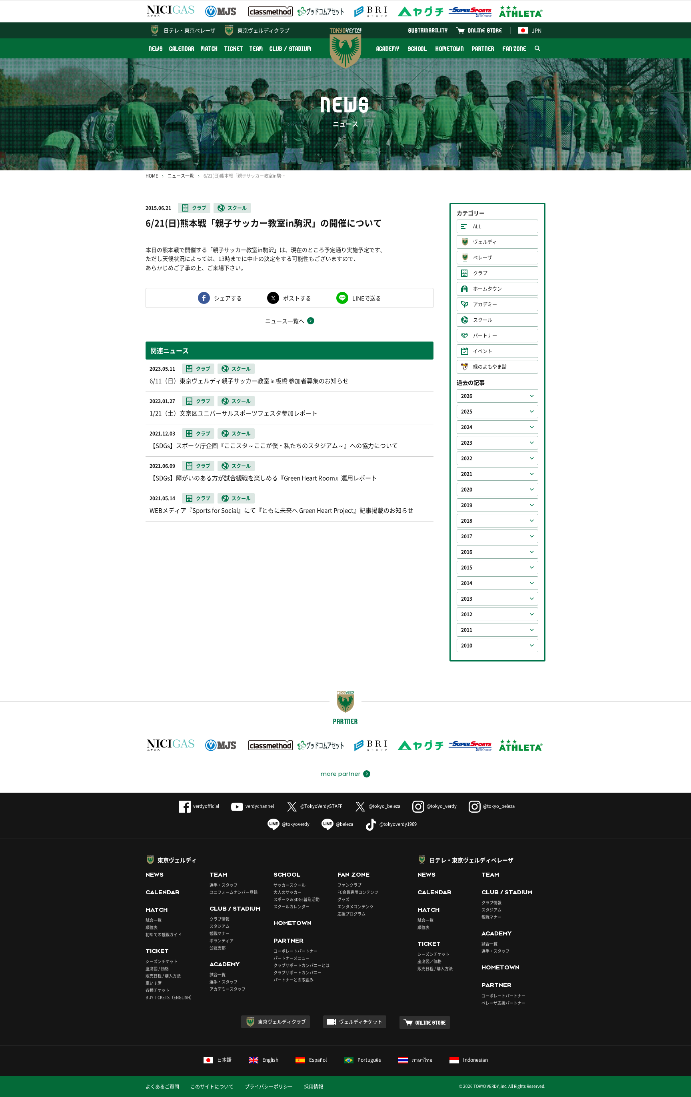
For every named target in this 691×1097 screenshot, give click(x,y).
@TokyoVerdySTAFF (321, 806)
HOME (152, 175)
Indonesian (475, 1059)
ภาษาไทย (422, 1059)
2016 (466, 551)
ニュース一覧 (181, 175)
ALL (477, 226)
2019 (466, 505)
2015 (466, 567)
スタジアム (220, 926)
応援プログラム (351, 914)
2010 (466, 645)
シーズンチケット (162, 961)
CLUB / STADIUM (291, 49)
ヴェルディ (485, 242)
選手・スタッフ (224, 885)
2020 (466, 489)
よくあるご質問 (162, 1086)
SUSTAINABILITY (428, 30)
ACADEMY (387, 49)
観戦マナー (220, 933)
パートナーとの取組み (294, 980)
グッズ (343, 899)
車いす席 (154, 983)
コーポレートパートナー (296, 951)
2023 (466, 442)
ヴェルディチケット (360, 1021)
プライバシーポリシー (269, 1086)
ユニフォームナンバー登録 (234, 892)
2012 (466, 614)
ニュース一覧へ (284, 321)
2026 (466, 396)
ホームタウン (487, 288)
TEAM (257, 49)
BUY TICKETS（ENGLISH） (170, 997)
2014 (466, 583)
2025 (466, 411)
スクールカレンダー (292, 906)
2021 (466, 474)
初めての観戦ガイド (164, 934)
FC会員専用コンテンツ (358, 892)
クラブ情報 (220, 919)
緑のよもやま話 (490, 366)
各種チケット (158, 990)
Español (318, 1059)
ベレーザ (482, 257)
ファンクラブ (349, 885)
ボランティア (222, 940)
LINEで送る (366, 298)
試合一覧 (154, 920)
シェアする (228, 298)
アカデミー (485, 304)
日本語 (224, 1059)
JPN (536, 30)
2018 (466, 520)
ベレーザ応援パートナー (503, 1003)
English (270, 1059)
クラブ (199, 208)
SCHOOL (417, 49)
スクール (237, 208)
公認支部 (218, 948)
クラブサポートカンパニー (298, 972)
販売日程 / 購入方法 (163, 976)
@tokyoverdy (296, 824)
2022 (466, 458)
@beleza (344, 824)
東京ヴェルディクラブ (264, 30)
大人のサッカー (288, 892)
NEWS (156, 49)
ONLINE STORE (485, 30)
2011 (466, 629)
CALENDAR (181, 49)
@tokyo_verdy (442, 806)
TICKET (233, 49)
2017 (466, 536)
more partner (340, 774)
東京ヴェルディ (177, 860)
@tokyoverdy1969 (398, 824)
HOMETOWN (449, 49)
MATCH (209, 49)
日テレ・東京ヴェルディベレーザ (471, 860)
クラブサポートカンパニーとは (302, 965)
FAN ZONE (514, 49)
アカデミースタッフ (228, 989)
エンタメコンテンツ (355, 906)
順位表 (152, 927)
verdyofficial (206, 806)
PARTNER (483, 49)
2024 (466, 427)
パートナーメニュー (292, 958)
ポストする (297, 298)
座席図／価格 (429, 961)
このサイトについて (212, 1086)
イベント (482, 351)
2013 (466, 598)
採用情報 (313, 1086)
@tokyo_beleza (384, 806)
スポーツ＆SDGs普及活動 (297, 899)
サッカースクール (290, 885)
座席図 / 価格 (157, 968)
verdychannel (260, 806)
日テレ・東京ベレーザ (190, 30)
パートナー (485, 335)
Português (369, 1059)
